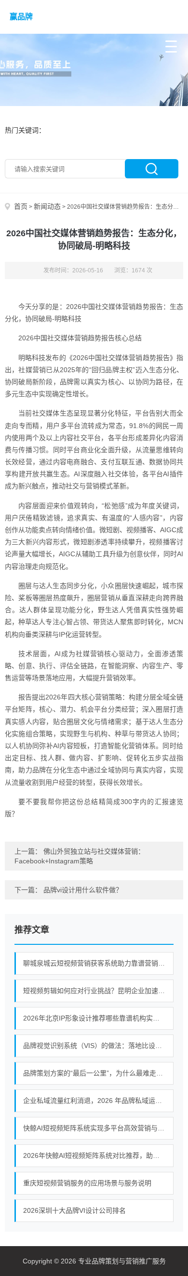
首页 (20, 206)
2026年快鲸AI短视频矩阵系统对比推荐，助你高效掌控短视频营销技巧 (98, 1155)
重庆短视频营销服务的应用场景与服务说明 (87, 1183)
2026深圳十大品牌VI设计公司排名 (74, 1210)
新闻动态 (47, 206)
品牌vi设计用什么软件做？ (82, 890)
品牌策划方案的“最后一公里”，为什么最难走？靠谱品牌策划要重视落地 (98, 1073)
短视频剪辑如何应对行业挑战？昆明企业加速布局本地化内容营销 (98, 990)
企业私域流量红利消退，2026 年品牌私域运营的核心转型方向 (98, 1100)
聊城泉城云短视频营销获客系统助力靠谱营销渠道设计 (98, 963)
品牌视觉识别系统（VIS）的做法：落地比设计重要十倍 (98, 1045)
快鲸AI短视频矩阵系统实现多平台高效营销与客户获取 (98, 1128)
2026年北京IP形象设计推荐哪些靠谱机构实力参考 (98, 1018)
